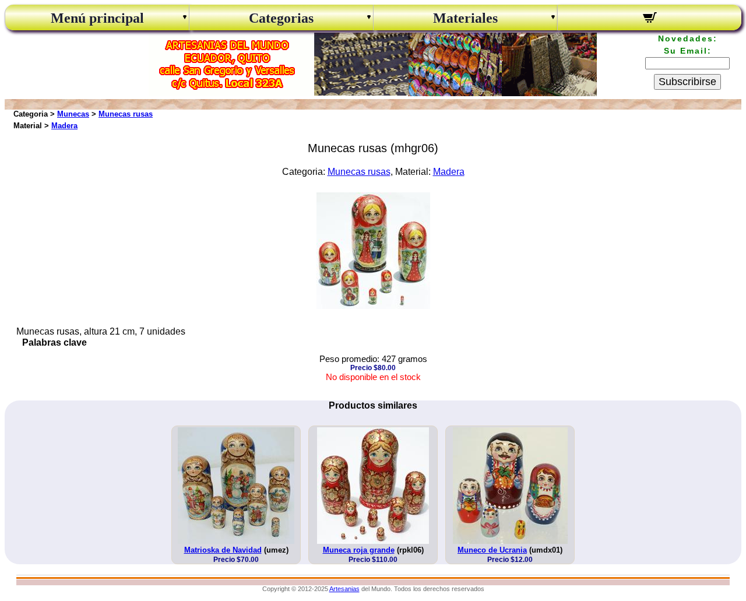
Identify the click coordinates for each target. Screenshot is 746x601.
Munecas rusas (125, 114)
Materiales (465, 18)
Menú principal (97, 18)
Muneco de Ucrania (492, 550)
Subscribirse (687, 81)
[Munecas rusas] (373, 306)
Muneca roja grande (359, 550)
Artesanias (344, 588)
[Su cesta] (650, 19)
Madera (64, 125)
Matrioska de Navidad (223, 550)
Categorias (281, 18)
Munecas (73, 114)
